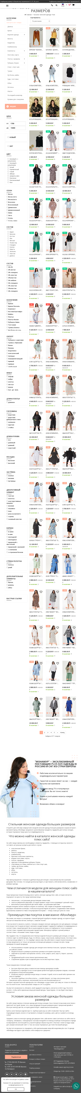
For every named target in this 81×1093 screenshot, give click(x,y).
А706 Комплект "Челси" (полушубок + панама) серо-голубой (52, 85)
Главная (29, 15)
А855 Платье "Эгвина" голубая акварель (52, 540)
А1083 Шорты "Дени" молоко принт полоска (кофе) (36, 648)
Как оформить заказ (35, 1077)
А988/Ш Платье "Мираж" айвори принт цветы (36, 397)
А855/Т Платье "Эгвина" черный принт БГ (52, 469)
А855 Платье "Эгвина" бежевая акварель (52, 648)
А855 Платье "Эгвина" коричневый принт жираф (36, 612)
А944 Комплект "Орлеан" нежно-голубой (36, 505)
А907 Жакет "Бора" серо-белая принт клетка (52, 719)
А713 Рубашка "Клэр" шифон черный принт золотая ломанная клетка (36, 119)
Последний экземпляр (15, 95)
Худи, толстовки (13, 79)
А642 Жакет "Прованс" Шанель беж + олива (69, 683)
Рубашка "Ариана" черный (69, 85)
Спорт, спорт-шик (13, 67)
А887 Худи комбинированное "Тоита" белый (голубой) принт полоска (69, 153)
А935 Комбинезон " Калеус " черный (52, 433)
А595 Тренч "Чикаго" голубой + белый (52, 576)
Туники (10, 71)
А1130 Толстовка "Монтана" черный (36, 187)
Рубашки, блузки (13, 63)
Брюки (10, 31)
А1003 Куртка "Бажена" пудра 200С (52, 220)
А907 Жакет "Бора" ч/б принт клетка (69, 648)
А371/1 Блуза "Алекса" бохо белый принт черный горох (52, 683)
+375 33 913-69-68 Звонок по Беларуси (15, 1068)
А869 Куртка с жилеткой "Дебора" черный (69, 469)
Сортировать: (35, 18)
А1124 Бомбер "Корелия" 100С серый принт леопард (52, 153)
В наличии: (33, 56)
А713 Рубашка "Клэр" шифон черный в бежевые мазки (69, 119)
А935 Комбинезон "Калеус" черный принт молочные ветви (52, 397)
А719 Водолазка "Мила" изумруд (69, 50)
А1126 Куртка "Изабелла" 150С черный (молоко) (36, 220)
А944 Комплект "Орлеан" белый (69, 612)
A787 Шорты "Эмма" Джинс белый (36, 362)
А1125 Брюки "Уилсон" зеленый (36, 254)
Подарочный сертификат (37, 1072)
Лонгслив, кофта (13, 55)
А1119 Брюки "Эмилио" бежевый (69, 220)
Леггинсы (11, 87)
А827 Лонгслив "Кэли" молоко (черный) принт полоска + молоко (52, 290)
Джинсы (10, 27)
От (7, 123)
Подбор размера (34, 1068)
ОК (16, 1089)
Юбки (9, 83)
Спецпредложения (35, 1081)
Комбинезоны (12, 47)
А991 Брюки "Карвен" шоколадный (52, 254)
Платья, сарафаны (14, 59)
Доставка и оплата (35, 1055)
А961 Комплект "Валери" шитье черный (69, 540)
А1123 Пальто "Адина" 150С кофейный (52, 187)
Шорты (10, 91)
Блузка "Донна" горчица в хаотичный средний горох (52, 50)
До (8, 128)
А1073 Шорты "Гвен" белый (36, 469)
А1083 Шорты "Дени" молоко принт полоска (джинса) (36, 683)
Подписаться (16, 1057)
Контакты (32, 1086)
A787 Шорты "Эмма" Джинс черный (69, 505)
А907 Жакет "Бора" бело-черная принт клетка (52, 612)
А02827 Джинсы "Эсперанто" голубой (36, 326)
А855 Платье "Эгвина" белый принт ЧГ (69, 397)
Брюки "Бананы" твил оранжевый (36, 50)
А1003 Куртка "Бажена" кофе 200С (52, 326)
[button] (34, 45)
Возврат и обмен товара (37, 1059)
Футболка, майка (13, 75)
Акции (13, 106)
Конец (62, 732)
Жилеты (10, 39)
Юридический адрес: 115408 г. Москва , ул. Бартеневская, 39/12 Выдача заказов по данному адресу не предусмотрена (64, 1079)
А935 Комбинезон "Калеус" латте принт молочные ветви (69, 362)
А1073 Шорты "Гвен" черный (52, 505)
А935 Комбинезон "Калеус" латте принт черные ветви (52, 362)
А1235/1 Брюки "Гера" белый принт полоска (69, 254)
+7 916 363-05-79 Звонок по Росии (15, 1063)
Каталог (31, 1050)
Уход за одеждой (34, 1064)
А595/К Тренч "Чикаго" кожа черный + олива (36, 540)
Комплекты (11, 51)
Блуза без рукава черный (36, 153)
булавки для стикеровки (16, 99)
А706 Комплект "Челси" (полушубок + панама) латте (36, 85)
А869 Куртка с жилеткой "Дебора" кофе (69, 433)
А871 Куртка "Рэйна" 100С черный (36, 433)
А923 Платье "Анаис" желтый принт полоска (69, 290)
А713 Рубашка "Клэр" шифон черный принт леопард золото (52, 119)
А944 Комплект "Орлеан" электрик (69, 719)
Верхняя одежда (13, 35)
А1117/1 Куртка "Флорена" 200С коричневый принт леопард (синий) (69, 187)
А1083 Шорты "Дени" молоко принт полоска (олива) (36, 576)
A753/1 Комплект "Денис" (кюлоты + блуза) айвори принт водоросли (69, 326)
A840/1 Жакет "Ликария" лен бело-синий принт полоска (69, 576)
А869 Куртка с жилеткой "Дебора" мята (36, 719)
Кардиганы (11, 43)
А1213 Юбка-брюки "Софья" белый (36, 290)
